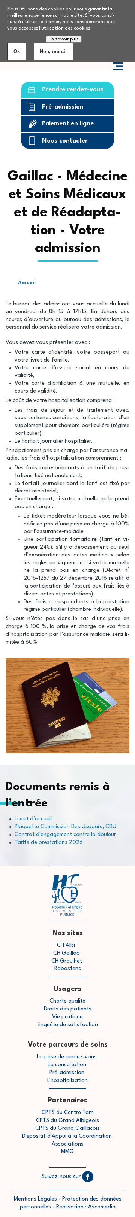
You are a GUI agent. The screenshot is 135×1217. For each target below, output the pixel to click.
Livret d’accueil (33, 819)
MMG (67, 1152)
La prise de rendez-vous (67, 1057)
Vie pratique (67, 1017)
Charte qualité (68, 1001)
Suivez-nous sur (62, 1177)
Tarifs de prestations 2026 (49, 842)
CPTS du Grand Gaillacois (67, 1128)
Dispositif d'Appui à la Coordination (67, 1136)
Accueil (27, 282)
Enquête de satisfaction (68, 1025)
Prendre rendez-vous (73, 89)
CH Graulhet (66, 961)
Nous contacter (65, 141)
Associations (68, 1144)
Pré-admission (63, 107)
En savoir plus (64, 39)
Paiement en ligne (68, 124)
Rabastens (67, 969)
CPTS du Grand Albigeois (67, 1120)
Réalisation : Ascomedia (86, 1207)
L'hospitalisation (67, 1080)
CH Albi (66, 945)
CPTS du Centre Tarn (68, 1113)
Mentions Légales (35, 1199)
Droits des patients (68, 1009)
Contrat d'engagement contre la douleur (65, 835)
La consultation (67, 1065)
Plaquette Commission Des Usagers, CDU (65, 827)
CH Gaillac (66, 953)
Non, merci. (53, 51)
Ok (17, 51)
